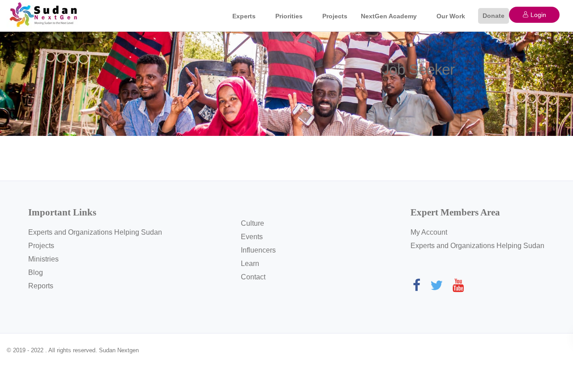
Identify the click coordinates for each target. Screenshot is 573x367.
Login (537, 14)
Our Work (450, 16)
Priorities (289, 16)
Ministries (43, 259)
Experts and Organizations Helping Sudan (95, 232)
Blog (35, 272)
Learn (250, 263)
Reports (40, 286)
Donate (494, 15)
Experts (244, 16)
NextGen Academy (389, 16)
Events (252, 236)
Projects (334, 16)
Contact (253, 277)
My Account (429, 232)
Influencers (258, 250)
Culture (252, 223)
